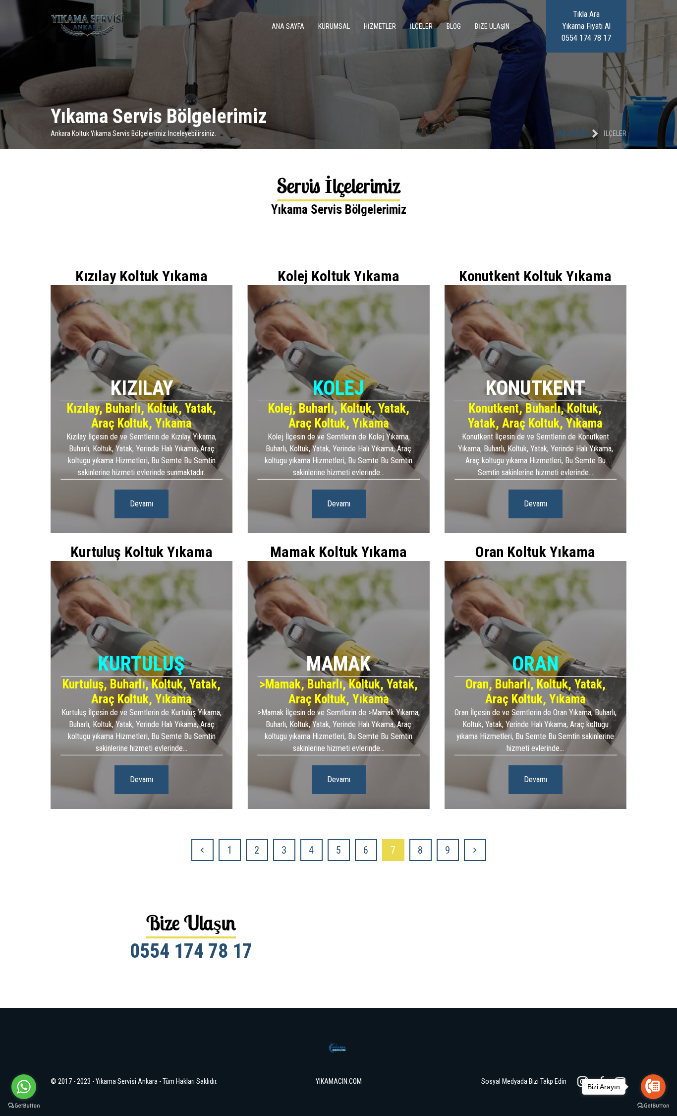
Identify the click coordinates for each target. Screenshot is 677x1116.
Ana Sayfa (288, 26)
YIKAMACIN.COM (339, 1081)
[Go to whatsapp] (23, 1086)
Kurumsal (334, 26)
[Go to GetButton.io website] (24, 1106)
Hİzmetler (380, 26)
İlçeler (421, 26)
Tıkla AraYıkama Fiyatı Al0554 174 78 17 (586, 26)
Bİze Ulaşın (492, 26)
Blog (454, 26)
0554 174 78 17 (191, 951)
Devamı (141, 503)
